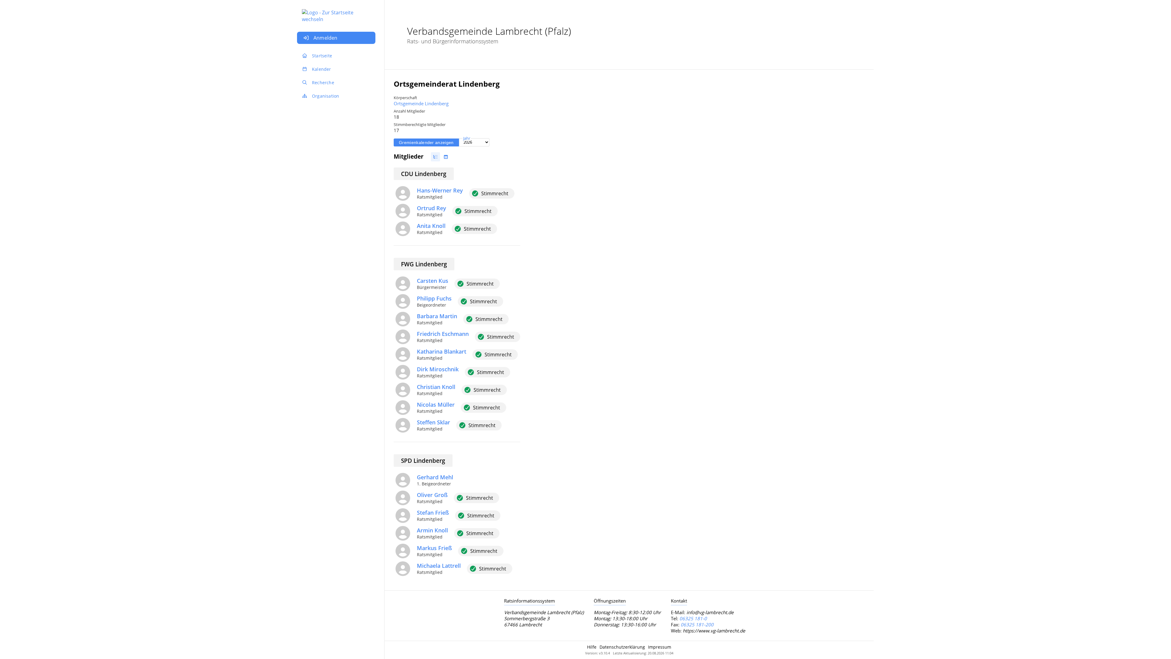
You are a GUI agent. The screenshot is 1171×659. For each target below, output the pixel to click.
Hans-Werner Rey (440, 190)
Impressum (659, 647)
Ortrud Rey (431, 208)
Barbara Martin (437, 316)
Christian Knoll (436, 387)
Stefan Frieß (433, 512)
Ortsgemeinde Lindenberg (421, 103)
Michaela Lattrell (439, 565)
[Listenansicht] (435, 156)
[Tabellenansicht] (445, 156)
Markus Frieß (434, 548)
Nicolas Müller (436, 404)
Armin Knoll (432, 530)
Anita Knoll (431, 225)
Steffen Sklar (433, 422)
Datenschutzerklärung (622, 647)
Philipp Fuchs (434, 298)
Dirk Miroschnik (438, 369)
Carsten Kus (432, 280)
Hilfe (591, 647)
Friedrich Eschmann (443, 333)
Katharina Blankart (441, 351)
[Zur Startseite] (336, 13)
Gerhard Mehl (435, 477)
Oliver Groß (432, 495)
